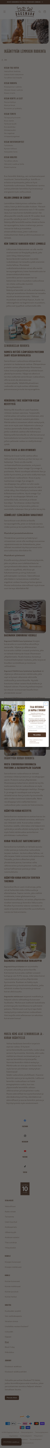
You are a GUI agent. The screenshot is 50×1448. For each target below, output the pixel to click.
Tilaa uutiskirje (37, 735)
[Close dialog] (46, 704)
